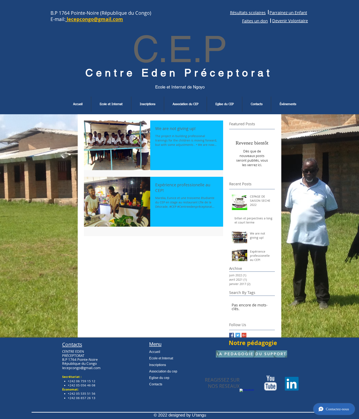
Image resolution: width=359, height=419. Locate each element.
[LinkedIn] (292, 384)
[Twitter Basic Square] (237, 335)
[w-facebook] (247, 396)
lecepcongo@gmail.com (81, 367)
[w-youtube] (270, 383)
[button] (111, 104)
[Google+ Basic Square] (244, 335)
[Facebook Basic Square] (231, 335)
